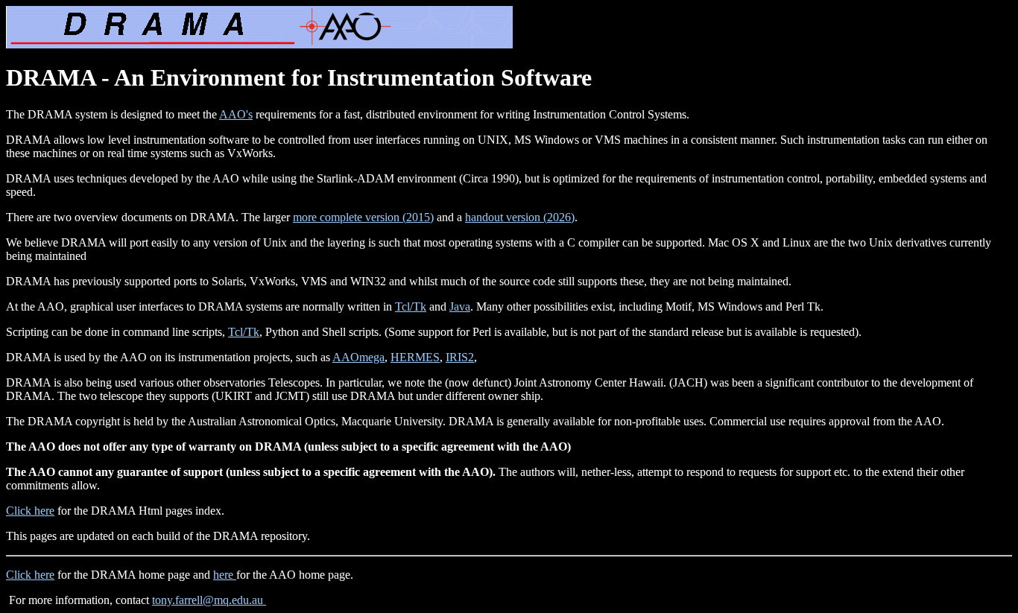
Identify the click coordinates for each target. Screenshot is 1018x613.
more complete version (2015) (363, 217)
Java (459, 306)
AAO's (236, 114)
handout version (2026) (520, 217)
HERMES (415, 357)
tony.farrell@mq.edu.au (209, 600)
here (224, 574)
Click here (30, 510)
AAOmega (358, 357)
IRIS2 (460, 357)
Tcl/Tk (410, 306)
